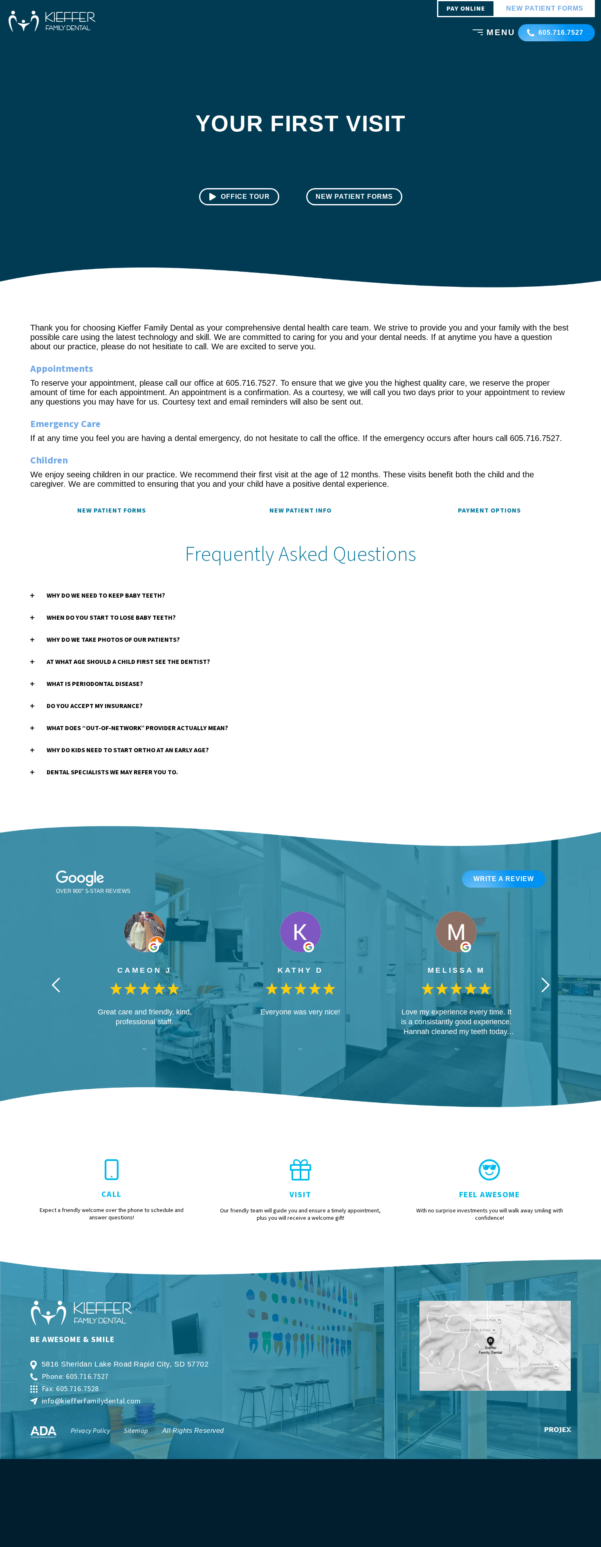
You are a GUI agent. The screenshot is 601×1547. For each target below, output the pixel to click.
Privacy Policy (90, 1431)
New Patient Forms (111, 510)
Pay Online (465, 8)
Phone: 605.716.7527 (75, 1377)
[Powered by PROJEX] (558, 1430)
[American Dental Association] (43, 1432)
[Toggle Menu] (475, 33)
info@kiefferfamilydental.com (91, 1401)
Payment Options (489, 510)
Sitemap (136, 1431)
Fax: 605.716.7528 (70, 1389)
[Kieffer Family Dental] (52, 21)
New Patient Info (300, 510)
